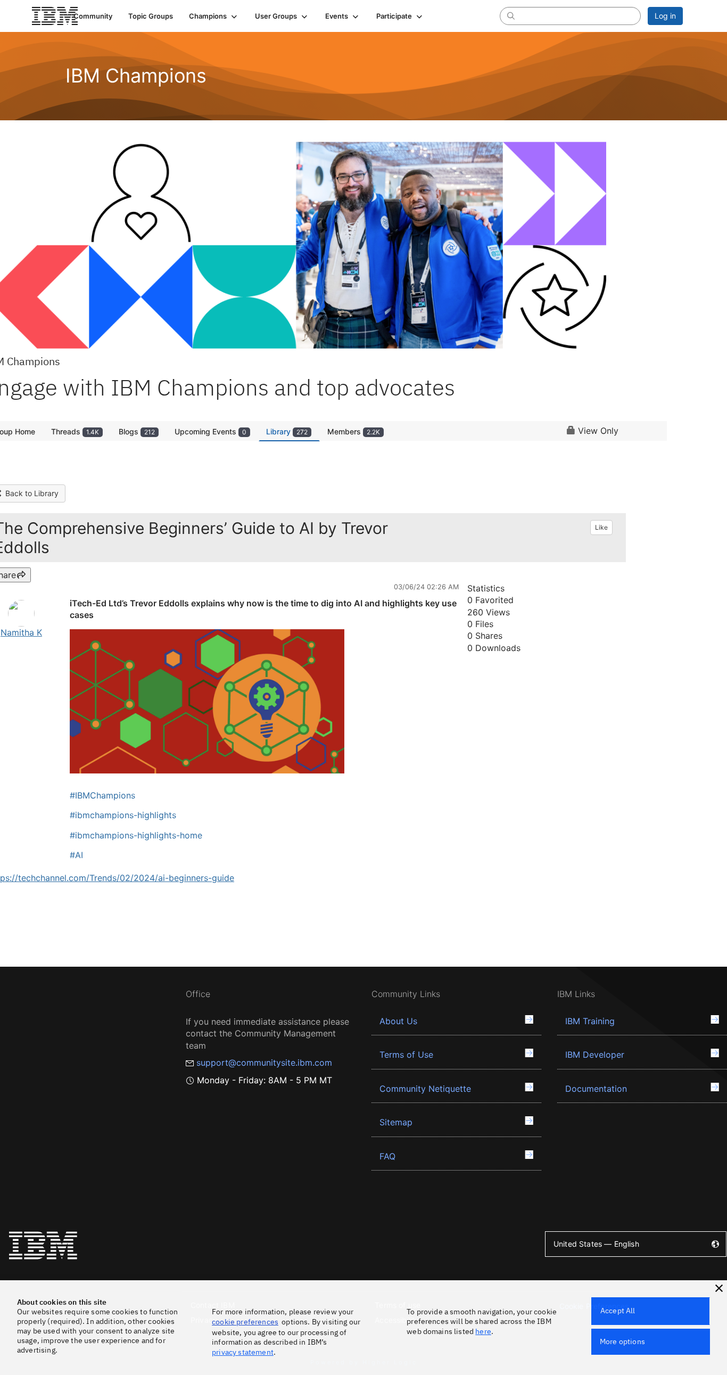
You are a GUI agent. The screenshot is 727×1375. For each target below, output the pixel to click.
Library (287, 431)
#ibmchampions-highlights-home (136, 835)
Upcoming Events (210, 431)
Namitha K (21, 632)
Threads (75, 431)
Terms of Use (406, 1054)
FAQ (387, 1156)
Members (353, 431)
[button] (214, 16)
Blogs (137, 431)
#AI (76, 855)
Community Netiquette (425, 1088)
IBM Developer (594, 1054)
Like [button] (601, 527)
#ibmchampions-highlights (123, 815)
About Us (398, 1021)
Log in (665, 15)
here (483, 1331)
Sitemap (395, 1122)
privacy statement (243, 1352)
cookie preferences (245, 1322)
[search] (511, 15)
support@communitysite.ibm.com (264, 1062)
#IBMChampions (102, 795)
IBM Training (590, 1021)
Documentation (596, 1088)
